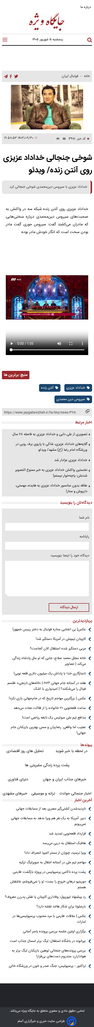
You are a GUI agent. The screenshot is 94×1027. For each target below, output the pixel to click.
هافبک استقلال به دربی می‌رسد (64, 843)
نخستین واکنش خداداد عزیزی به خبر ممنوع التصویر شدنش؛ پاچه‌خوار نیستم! (51, 473)
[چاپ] (57, 139)
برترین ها (11, 375)
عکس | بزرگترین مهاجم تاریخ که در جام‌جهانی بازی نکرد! (47, 698)
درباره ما (86, 7)
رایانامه (84, 537)
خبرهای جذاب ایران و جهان (64, 779)
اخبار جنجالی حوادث (75, 793)
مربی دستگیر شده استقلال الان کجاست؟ (58, 649)
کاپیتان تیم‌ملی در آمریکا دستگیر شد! (61, 639)
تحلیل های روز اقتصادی (25, 751)
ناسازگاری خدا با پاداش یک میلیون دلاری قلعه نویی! (50, 674)
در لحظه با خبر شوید (71, 751)
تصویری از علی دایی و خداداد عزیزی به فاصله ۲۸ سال (49, 434)
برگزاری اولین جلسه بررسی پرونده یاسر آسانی (54, 931)
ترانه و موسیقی (43, 793)
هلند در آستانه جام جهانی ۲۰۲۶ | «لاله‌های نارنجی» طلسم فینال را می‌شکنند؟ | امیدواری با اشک (46, 686)
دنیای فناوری (18, 779)
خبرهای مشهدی (15, 793)
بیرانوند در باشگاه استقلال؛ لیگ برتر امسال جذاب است (48, 941)
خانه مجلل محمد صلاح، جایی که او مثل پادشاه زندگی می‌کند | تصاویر (49, 661)
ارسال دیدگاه (69, 607)
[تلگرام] (6, 76)
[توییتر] (16, 76)
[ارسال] (63, 139)
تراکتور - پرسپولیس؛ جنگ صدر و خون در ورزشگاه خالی (47, 966)
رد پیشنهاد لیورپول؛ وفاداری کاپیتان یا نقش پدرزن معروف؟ (45, 897)
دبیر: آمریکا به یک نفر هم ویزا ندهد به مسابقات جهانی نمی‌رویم (48, 821)
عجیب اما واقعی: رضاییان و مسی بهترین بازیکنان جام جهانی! (48, 730)
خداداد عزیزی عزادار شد (70, 460)
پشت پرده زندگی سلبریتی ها (47, 765)
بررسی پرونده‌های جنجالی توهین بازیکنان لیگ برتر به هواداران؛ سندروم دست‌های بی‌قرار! (49, 953)
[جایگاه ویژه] (47, 30)
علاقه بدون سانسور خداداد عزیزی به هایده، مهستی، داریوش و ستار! (51, 488)
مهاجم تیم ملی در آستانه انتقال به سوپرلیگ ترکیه (52, 862)
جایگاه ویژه (28, 1011)
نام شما (84, 518)
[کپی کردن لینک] (87, 412)
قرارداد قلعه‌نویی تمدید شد (67, 834)
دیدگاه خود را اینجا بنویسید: (69, 556)
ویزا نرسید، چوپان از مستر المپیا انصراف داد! (55, 853)
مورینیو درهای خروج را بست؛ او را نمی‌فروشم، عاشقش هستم (48, 884)
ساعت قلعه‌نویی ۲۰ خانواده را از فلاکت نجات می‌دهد (49, 708)
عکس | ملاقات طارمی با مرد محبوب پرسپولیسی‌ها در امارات (49, 919)
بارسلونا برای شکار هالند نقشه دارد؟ (61, 907)
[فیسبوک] (11, 76)
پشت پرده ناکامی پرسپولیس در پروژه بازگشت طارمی (49, 872)
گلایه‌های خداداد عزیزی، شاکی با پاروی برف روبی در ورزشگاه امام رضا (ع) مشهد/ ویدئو (51, 447)
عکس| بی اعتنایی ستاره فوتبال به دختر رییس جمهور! (49, 629)
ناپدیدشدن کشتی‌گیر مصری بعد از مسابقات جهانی (51, 809)
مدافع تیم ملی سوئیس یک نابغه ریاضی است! (54, 718)
